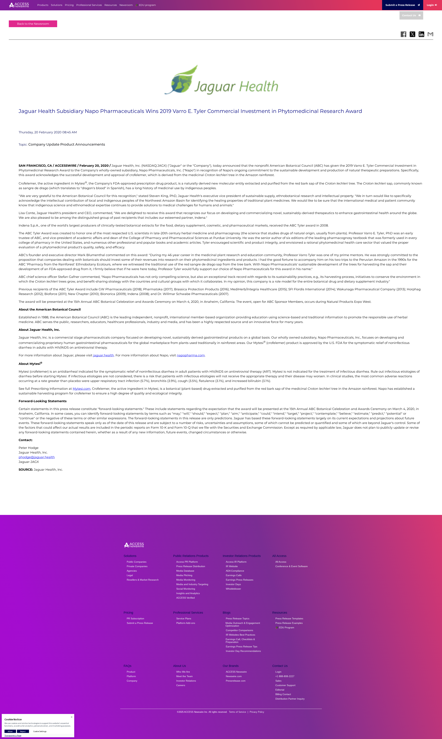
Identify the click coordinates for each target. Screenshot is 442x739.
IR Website (232, 566)
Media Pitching (184, 575)
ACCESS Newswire (236, 671)
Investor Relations (186, 680)
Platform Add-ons (185, 623)
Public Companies (136, 561)
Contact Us (409, 15)
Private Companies (137, 566)
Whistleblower (233, 588)
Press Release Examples (289, 623)
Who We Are (183, 671)
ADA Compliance (235, 570)
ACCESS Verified (185, 597)
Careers (180, 685)
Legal (130, 575)
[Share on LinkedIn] (421, 34)
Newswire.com (234, 676)
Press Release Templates (289, 618)
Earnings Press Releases (239, 579)
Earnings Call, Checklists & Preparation (240, 640)
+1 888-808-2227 (284, 676)
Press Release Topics (237, 618)
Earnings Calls (234, 575)
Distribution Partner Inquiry (290, 698)
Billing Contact (283, 694)
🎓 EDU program (145, 5)
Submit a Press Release (400, 5)
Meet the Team (184, 676)
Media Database (185, 570)
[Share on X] (412, 34)
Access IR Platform (236, 561)
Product (131, 671)
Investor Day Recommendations (243, 651)
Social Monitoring (185, 588)
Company (132, 680)
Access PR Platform (187, 561)
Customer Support (285, 685)
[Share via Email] (430, 34)
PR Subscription (135, 618)
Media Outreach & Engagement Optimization (242, 624)
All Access (280, 561)
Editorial (279, 689)
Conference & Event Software (291, 566)
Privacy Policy (257, 712)
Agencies (132, 570)
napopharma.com (191, 355)
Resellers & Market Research (143, 579)
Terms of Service (237, 712)
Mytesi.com (81, 389)
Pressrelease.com (236, 680)
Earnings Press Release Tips (241, 646)
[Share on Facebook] (403, 34)
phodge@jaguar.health (37, 457)
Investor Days (233, 584)
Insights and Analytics (188, 593)
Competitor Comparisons (239, 630)
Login (430, 5)
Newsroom (126, 5)
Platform (131, 676)
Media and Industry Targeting (192, 584)
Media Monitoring (185, 579)
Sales (278, 680)
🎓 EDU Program (284, 627)
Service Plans (183, 618)
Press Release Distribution (190, 566)
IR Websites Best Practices (240, 634)
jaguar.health (103, 355)
